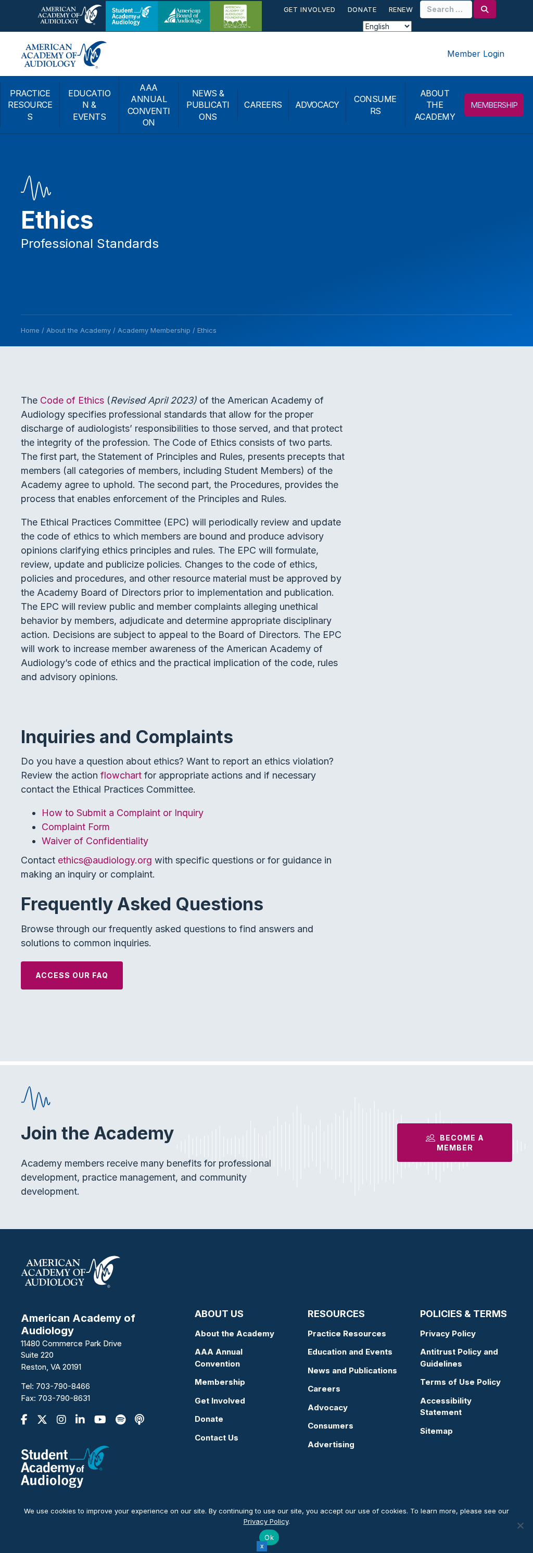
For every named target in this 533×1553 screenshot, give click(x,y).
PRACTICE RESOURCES (30, 105)
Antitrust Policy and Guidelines (459, 1358)
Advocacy (328, 1407)
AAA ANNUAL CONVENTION (149, 105)
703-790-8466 (63, 1386)
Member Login (475, 53)
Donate (362, 9)
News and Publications (352, 1370)
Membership (220, 1382)
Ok (269, 1537)
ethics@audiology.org (105, 860)
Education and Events (350, 1352)
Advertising (331, 1444)
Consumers (330, 1426)
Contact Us (216, 1438)
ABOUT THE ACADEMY (434, 105)
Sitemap (436, 1431)
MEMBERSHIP (494, 105)
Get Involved (310, 9)
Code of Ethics (72, 400)
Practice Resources (347, 1333)
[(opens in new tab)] (65, 1466)
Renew (401, 9)
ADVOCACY (317, 104)
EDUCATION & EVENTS (89, 105)
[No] (520, 1525)
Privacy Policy (448, 1333)
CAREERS (263, 104)
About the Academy (234, 1333)
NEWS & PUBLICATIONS (208, 105)
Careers (324, 1389)
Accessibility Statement (446, 1407)
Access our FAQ (71, 975)
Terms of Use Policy (460, 1382)
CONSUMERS (375, 105)
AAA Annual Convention (219, 1358)
